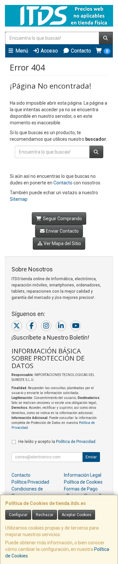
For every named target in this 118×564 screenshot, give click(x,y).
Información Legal (82, 475)
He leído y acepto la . (57, 441)
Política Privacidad (30, 482)
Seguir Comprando (62, 218)
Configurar (18, 514)
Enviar (91, 457)
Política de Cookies (83, 482)
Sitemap (19, 199)
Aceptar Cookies (76, 514)
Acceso (48, 51)
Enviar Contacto (62, 231)
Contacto (80, 51)
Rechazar (44, 514)
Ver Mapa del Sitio (62, 243)
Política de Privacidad (75, 441)
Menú (21, 51)
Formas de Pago (81, 488)
